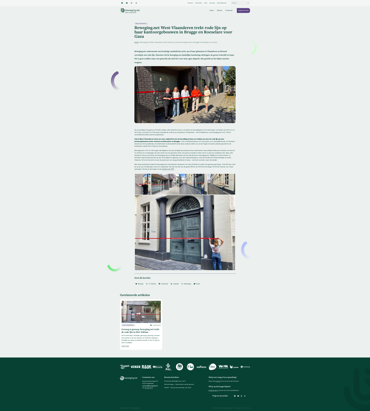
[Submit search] (248, 3)
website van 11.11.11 (168, 169)
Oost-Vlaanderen (127, 325)
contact (218, 381)
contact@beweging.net (150, 385)
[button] (139, 284)
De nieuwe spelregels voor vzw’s (174, 381)
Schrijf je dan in (213, 390)
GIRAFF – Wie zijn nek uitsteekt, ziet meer (177, 387)
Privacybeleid (135, 408)
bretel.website (227, 408)
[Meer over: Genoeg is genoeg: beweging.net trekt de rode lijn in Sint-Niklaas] (141, 312)
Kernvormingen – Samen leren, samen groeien (179, 384)
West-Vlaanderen (141, 23)
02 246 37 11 (149, 388)
